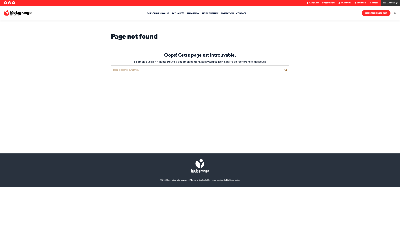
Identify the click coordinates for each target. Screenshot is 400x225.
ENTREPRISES (361, 3)
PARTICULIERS (314, 3)
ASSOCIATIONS (329, 3)
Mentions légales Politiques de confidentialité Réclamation (215, 180)
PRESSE (375, 3)
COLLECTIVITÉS (346, 3)
